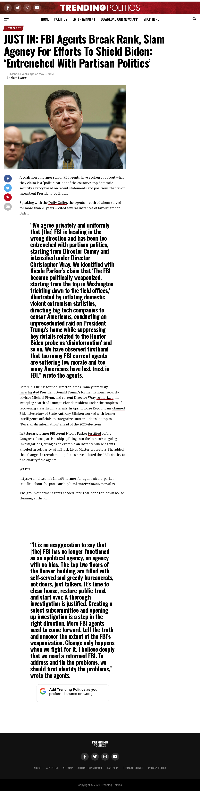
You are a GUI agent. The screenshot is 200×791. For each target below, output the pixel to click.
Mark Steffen (19, 77)
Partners (112, 768)
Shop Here (151, 19)
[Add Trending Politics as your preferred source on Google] (73, 701)
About (38, 768)
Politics (60, 19)
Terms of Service (133, 768)
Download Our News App (119, 19)
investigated (29, 392)
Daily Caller (57, 202)
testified (94, 433)
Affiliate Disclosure (90, 768)
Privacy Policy (157, 768)
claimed (118, 408)
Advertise (52, 768)
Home (45, 19)
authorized (104, 397)
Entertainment (84, 19)
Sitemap (68, 768)
